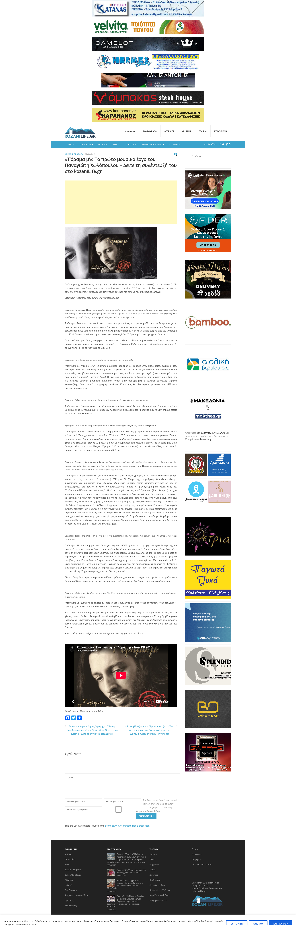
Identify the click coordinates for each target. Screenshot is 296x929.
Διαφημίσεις (197, 859)
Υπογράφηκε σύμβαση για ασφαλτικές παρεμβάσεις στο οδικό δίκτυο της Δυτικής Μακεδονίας (125, 884)
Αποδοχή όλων (280, 923)
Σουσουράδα (150, 131)
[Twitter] (222, 144)
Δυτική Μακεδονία (73, 874)
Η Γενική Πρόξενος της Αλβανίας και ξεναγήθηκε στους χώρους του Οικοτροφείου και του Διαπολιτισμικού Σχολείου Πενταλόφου (150, 730)
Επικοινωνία (220, 131)
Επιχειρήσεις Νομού (158, 900)
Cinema (153, 859)
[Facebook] (219, 144)
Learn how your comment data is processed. (127, 825)
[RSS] (229, 144)
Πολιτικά (68, 885)
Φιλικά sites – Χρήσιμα (160, 890)
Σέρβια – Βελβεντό (73, 869)
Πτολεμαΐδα (70, 859)
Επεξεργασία (237, 923)
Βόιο (67, 864)
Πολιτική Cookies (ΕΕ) (202, 864)
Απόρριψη (258, 923)
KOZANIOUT (130, 131)
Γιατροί (153, 869)
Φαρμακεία (154, 864)
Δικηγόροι (154, 874)
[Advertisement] (121, 202)
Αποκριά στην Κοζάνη (152, 144)
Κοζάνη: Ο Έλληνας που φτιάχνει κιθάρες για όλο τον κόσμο (131, 871)
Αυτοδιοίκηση (71, 890)
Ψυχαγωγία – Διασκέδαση (76, 895)
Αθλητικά (69, 879)
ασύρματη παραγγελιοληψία (211, 433)
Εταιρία (203, 131)
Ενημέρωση (85, 144)
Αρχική (71, 144)
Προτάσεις (102, 144)
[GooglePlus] (226, 144)
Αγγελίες (169, 131)
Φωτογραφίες (71, 905)
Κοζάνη (69, 154)
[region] (148, 922)
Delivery (153, 854)
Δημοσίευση (146, 816)
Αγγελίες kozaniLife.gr (159, 895)
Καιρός (116, 144)
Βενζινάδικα (155, 879)
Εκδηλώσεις (130, 144)
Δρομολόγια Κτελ (157, 885)
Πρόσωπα (79, 154)
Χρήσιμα (186, 131)
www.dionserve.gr (203, 439)
